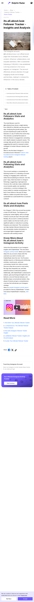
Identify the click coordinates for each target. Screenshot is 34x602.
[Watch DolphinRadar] (17, 307)
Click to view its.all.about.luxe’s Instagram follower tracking (16, 155)
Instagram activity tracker (11, 251)
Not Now (8, 599)
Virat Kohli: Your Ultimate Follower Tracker (17, 322)
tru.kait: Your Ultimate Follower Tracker (16, 341)
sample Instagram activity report (18, 287)
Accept (25, 599)
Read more (24, 595)
